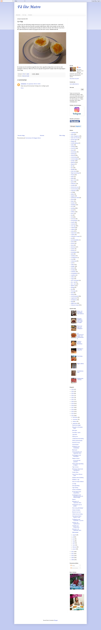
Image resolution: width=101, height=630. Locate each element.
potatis (72, 248)
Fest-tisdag (79, 356)
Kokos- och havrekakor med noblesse (80, 312)
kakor (72, 201)
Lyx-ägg (74, 483)
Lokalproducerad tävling (78, 438)
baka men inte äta (75, 137)
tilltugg (72, 287)
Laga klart (74, 434)
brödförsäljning (74, 143)
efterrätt (73, 155)
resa (72, 259)
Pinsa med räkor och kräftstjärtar (79, 327)
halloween (73, 183)
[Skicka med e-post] (32, 74)
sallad (72, 264)
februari (75, 547)
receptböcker (74, 257)
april (74, 543)
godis (72, 176)
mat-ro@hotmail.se (74, 84)
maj (74, 541)
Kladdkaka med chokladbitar (76, 447)
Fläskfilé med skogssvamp (75, 526)
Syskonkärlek (75, 444)
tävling (72, 294)
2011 (72, 553)
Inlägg (73, 565)
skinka (72, 268)
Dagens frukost (75, 458)
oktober (74, 421)
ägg (72, 301)
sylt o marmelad (75, 280)
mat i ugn (73, 225)
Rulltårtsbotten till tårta (80, 379)
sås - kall (73, 282)
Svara (22, 88)
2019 (72, 403)
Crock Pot (73, 148)
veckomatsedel (74, 296)
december (75, 417)
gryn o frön (73, 180)
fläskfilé (73, 169)
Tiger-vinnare (75, 467)
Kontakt (30, 14)
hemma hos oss (75, 187)
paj (71, 238)
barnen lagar (74, 139)
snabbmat (73, 275)
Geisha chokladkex (76, 489)
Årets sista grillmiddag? (77, 508)
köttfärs (73, 211)
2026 (72, 389)
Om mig (24, 14)
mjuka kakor (74, 232)
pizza (72, 245)
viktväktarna (74, 299)
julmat (72, 199)
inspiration (73, 190)
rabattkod (73, 255)
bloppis (72, 141)
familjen (73, 160)
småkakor (73, 271)
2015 (72, 411)
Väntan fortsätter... (76, 510)
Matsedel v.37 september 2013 (76, 502)
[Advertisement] (41, 122)
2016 (72, 409)
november (75, 419)
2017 (72, 407)
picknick (73, 243)
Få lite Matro (28, 7)
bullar (72, 144)
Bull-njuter (74, 430)
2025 (72, 391)
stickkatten (23, 83)
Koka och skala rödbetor (78, 481)
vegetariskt (73, 298)
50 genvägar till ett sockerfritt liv (76, 492)
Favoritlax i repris (76, 432)
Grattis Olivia (75, 472)
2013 (72, 415)
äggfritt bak (73, 303)
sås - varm (73, 284)
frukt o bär (73, 171)
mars (74, 545)
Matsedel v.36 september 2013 (76, 530)
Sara (79, 67)
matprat (73, 229)
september (75, 423)
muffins (72, 234)
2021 (72, 399)
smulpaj (73, 269)
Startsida (18, 14)
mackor (73, 222)
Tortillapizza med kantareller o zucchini (77, 520)
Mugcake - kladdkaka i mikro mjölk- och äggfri (80, 320)
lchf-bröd (73, 218)
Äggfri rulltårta (80, 363)
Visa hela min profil (74, 78)
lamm (72, 213)
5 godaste (73, 132)
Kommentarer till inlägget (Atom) (33, 138)
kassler (72, 203)
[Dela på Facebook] (37, 74)
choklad (73, 146)
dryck (72, 150)
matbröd (73, 227)
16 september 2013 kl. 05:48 (33, 83)
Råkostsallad (75, 532)
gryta (72, 181)
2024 (72, 393)
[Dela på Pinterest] (38, 74)
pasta (72, 241)
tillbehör (73, 285)
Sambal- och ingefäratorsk (76, 523)
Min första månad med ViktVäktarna (77, 469)
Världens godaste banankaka (79, 342)
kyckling (73, 208)
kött (72, 210)
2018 (72, 405)
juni (74, 539)
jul (71, 192)
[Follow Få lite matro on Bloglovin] (75, 127)
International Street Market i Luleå (76, 516)
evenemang (74, 157)
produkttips (73, 252)
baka (72, 134)
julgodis (73, 195)
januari (74, 549)
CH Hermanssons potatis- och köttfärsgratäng (80, 336)
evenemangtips (74, 158)
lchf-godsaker (74, 220)
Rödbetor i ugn (75, 479)
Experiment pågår (76, 425)
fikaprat (73, 164)
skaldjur (73, 266)
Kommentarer (74, 568)
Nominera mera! (76, 442)
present (73, 250)
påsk (72, 254)
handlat (73, 185)
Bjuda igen (74, 449)
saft (72, 262)
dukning (73, 153)
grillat (72, 178)
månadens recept (75, 236)
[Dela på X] (35, 74)
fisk (72, 167)
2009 (72, 557)
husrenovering (74, 188)
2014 (72, 413)
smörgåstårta (74, 273)
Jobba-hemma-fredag (77, 514)
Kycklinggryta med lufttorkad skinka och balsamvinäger (77, 496)
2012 (72, 551)
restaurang (73, 261)
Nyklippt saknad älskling (77, 477)
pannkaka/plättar (75, 240)
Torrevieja (73, 291)
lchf (72, 217)
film (72, 166)
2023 (72, 395)
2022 (72, 397)
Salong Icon (75, 436)
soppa (72, 278)
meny (72, 231)
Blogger (56, 620)
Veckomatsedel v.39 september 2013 (77, 452)
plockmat (73, 247)
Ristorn (74, 499)
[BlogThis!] (34, 74)
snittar (72, 276)
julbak (72, 194)
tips (72, 289)
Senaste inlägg (21, 135)
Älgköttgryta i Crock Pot (80, 349)
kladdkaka (73, 204)
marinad (73, 224)
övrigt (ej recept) (25, 75)
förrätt (72, 174)
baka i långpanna (75, 136)
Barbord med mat (76, 512)
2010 (72, 555)
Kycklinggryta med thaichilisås (76, 456)
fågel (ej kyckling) (75, 173)
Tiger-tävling (75, 487)
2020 (72, 401)
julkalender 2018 (75, 197)
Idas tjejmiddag (75, 485)
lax (71, 215)
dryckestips (73, 151)
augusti (74, 534)
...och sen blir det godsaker (76, 461)
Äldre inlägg (62, 135)
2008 (72, 559)
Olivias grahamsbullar (77, 440)
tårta (72, 292)
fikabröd (73, 162)
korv (72, 206)
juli (73, 537)
